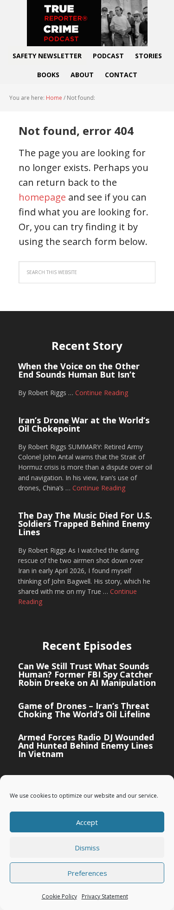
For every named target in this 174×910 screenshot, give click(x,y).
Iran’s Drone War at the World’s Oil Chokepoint (83, 424)
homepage (42, 197)
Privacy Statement (105, 896)
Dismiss (87, 847)
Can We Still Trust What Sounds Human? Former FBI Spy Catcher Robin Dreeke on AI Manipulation (87, 674)
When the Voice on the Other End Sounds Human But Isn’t (79, 370)
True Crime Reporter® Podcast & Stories (87, 23)
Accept (87, 822)
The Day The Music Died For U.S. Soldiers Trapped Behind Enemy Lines (85, 523)
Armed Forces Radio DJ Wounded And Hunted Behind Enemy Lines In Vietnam (86, 745)
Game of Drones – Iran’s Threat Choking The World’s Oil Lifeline (84, 710)
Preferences (87, 873)
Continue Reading (101, 392)
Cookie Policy (59, 896)
